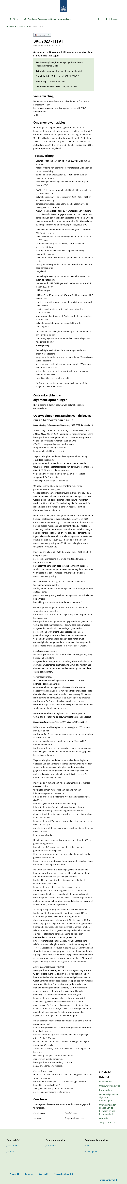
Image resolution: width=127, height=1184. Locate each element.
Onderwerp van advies (109, 1086)
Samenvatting (105, 1081)
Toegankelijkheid (62, 1174)
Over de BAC (14, 1145)
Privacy (13, 1174)
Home (11, 27)
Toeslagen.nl (92, 1151)
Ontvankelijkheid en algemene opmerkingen (108, 1097)
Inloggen (113, 19)
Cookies (29, 1174)
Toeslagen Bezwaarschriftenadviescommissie (49, 19)
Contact (12, 1151)
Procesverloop (105, 1090)
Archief (51, 1145)
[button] (42, 35)
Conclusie (103, 1118)
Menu (15, 19)
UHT (88, 1145)
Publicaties (21, 27)
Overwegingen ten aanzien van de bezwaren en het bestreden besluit (107, 1109)
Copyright (43, 1174)
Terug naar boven (107, 1122)
